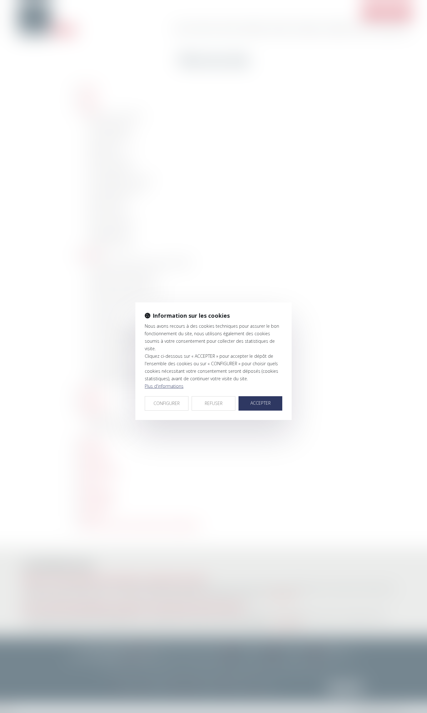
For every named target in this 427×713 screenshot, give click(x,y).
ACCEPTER (260, 403)
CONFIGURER (166, 403)
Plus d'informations (164, 386)
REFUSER (214, 403)
